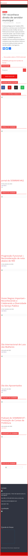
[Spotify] (22, 87)
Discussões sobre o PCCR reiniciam (14, 57)
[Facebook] (3, 87)
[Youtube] (9, 87)
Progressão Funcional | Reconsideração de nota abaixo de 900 (13, 258)
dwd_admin (18, 22)
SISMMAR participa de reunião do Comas (12, 62)
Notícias (4, 12)
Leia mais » (4, 185)
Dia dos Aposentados (11, 385)
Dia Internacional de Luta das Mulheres (13, 345)
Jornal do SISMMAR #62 (12, 180)
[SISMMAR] (3, 3)
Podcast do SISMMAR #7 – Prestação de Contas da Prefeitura (13, 420)
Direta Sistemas (10, 547)
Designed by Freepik (16, 547)
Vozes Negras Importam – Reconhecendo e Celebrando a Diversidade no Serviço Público (13, 302)
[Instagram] (16, 87)
